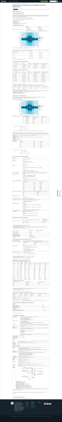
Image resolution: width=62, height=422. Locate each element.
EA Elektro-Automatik (27, 406)
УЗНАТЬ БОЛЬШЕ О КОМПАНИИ (18, 412)
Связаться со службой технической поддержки (33, 406)
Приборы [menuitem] (10, 1)
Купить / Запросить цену (44, 1)
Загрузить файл (15, 9)
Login (58, 1)
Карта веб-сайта (18, 416)
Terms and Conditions (35, 416)
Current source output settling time (28, 171)
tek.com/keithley (27, 135)
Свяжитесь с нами (33, 404)
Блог (31, 408)
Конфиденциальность (23, 416)
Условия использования (29, 416)
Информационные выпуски (28, 404)
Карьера (27, 403)
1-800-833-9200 (33, 403)
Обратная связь (44, 416)
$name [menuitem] (12, 1)
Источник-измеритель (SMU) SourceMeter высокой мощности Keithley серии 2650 (23, 398)
